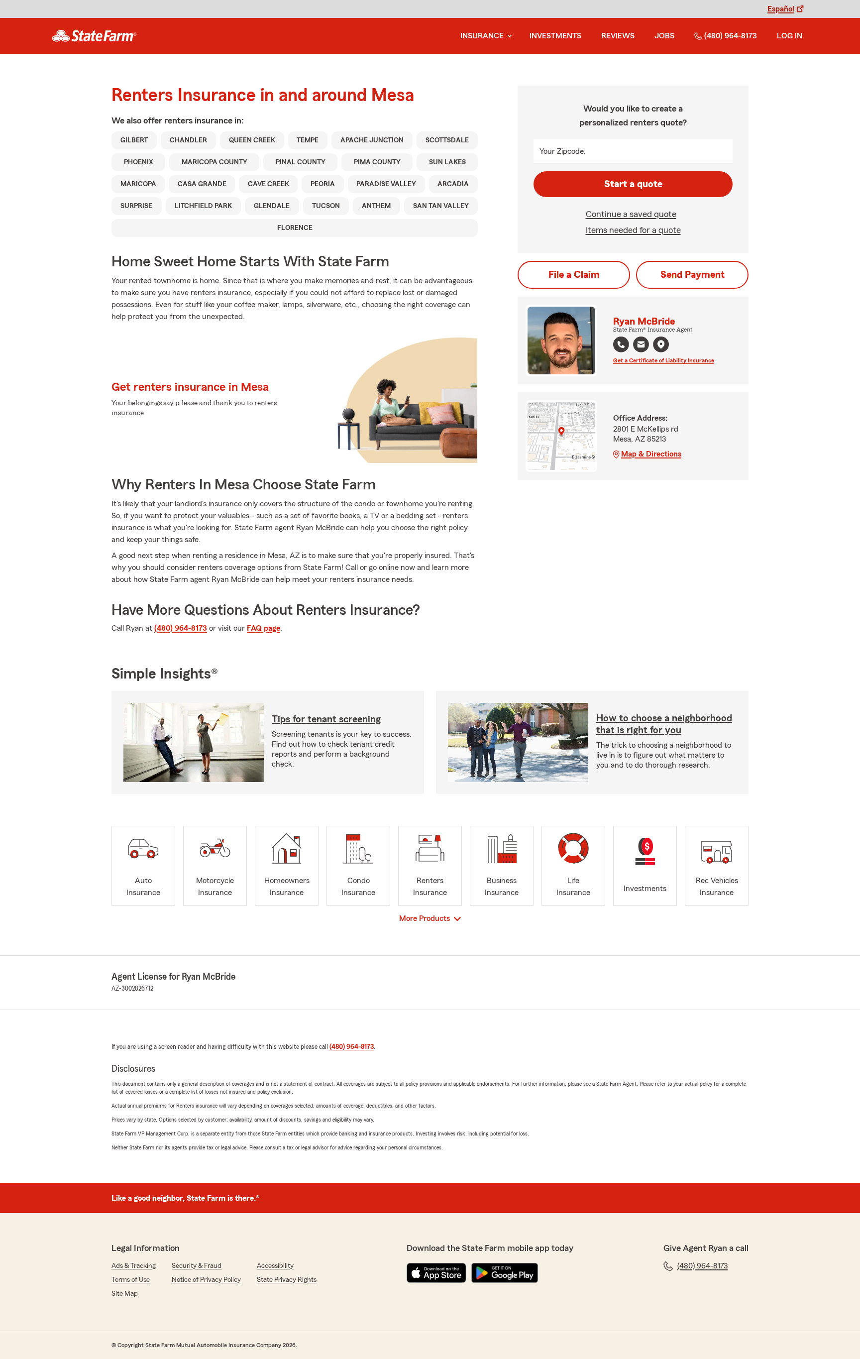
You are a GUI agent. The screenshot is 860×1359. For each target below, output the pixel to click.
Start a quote (633, 184)
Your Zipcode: (562, 151)
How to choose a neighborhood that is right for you (664, 724)
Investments (555, 36)
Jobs (664, 36)
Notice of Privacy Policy (206, 1279)
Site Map (124, 1293)
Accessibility (275, 1265)
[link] (94, 36)
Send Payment (692, 275)
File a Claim (574, 275)
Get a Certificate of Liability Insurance (663, 360)
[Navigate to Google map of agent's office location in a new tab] (661, 344)
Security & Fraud (196, 1265)
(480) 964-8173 (730, 36)
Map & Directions (651, 454)
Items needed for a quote (633, 230)
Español (780, 9)
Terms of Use (130, 1279)
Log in (789, 36)
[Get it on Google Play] (504, 1273)
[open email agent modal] (641, 346)
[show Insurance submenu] (508, 36)
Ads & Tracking (133, 1265)
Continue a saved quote (631, 214)
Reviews (618, 36)
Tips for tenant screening (326, 719)
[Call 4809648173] (621, 344)
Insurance (482, 36)
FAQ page (263, 628)
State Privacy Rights (287, 1279)
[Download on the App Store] (436, 1273)
